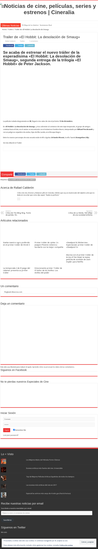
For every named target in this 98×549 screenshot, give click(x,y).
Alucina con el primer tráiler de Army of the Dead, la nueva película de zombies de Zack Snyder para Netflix (80, 258)
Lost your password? (11, 435)
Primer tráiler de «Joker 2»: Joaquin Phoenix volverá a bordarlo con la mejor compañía (49, 244)
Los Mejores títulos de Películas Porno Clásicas (43, 460)
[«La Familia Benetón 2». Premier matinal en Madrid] (57, 390)
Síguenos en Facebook (14, 370)
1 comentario (33, 41)
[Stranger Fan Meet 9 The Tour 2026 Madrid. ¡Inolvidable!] (72, 390)
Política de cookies (66, 545)
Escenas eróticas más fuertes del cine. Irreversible (44, 468)
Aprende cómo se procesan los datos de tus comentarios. (53, 367)
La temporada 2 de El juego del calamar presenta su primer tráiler (16, 270)
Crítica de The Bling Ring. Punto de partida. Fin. (18, 213)
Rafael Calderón (10, 41)
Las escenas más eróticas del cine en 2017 (41, 485)
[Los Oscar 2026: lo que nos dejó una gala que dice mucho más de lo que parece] (88, 390)
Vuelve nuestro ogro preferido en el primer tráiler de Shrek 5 (16, 243)
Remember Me (20, 430)
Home (4, 29)
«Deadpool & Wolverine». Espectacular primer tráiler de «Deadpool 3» (79, 244)
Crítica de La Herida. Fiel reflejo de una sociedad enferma (80, 213)
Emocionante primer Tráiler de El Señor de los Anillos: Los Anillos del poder (48, 270)
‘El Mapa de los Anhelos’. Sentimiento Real (37, 25)
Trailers (10, 29)
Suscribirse (7, 520)
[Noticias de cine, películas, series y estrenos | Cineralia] (49, 9)
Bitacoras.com (17, 292)
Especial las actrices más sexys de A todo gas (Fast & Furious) (48, 493)
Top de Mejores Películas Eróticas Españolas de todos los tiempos (50, 477)
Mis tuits (4, 532)
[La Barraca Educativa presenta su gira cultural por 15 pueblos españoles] (41, 390)
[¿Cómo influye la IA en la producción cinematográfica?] (25, 390)
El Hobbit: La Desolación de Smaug (22, 180)
